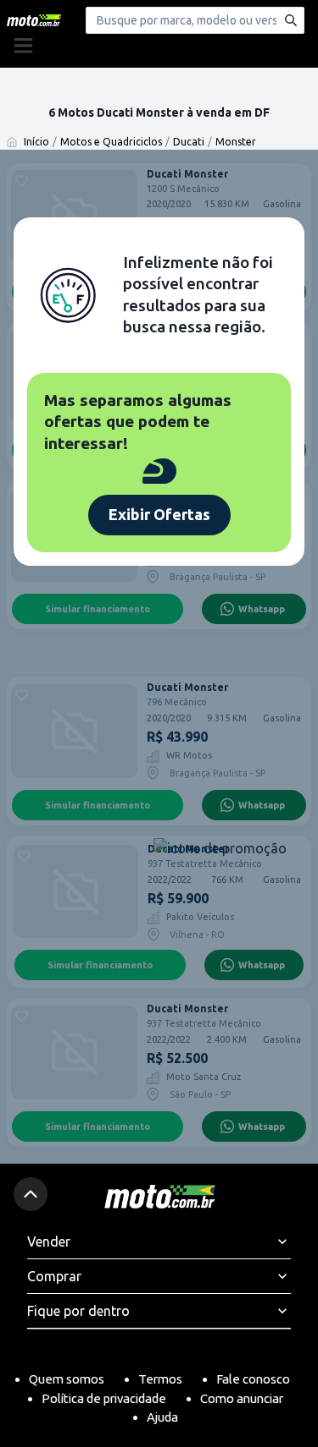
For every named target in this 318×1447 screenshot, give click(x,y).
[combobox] (195, 20)
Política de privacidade (104, 1398)
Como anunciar (241, 1398)
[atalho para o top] (30, 1194)
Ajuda (162, 1417)
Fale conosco (253, 1379)
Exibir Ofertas (159, 514)
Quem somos (66, 1379)
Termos (160, 1379)
